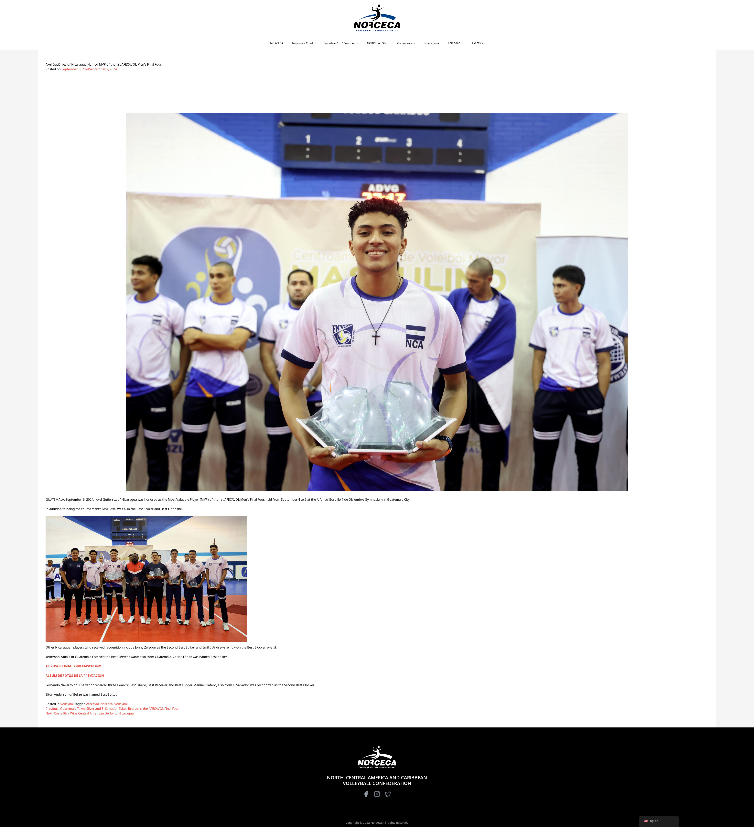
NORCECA (276, 43)
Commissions (406, 43)
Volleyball (67, 704)
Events (476, 43)
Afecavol (92, 704)
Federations (431, 43)
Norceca (106, 704)
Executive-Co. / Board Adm (340, 43)
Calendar (454, 43)
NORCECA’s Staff (377, 43)
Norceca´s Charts (303, 43)
